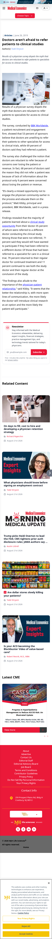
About (26, 750)
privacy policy (13, 360)
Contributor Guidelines (26, 773)
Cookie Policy (23, 913)
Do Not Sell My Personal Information (26, 779)
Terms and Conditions (26, 770)
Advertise (26, 754)
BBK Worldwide (39, 125)
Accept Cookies (26, 934)
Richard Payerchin (15, 436)
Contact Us (26, 757)
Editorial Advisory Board (26, 763)
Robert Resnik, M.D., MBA (18, 656)
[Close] (49, 883)
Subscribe (37, 352)
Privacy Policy (26, 776)
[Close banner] (48, 3)
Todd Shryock (13, 490)
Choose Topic (23, 15)
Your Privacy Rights (26, 783)
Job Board (26, 767)
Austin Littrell (13, 546)
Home (26, 847)
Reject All (26, 926)
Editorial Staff (26, 760)
